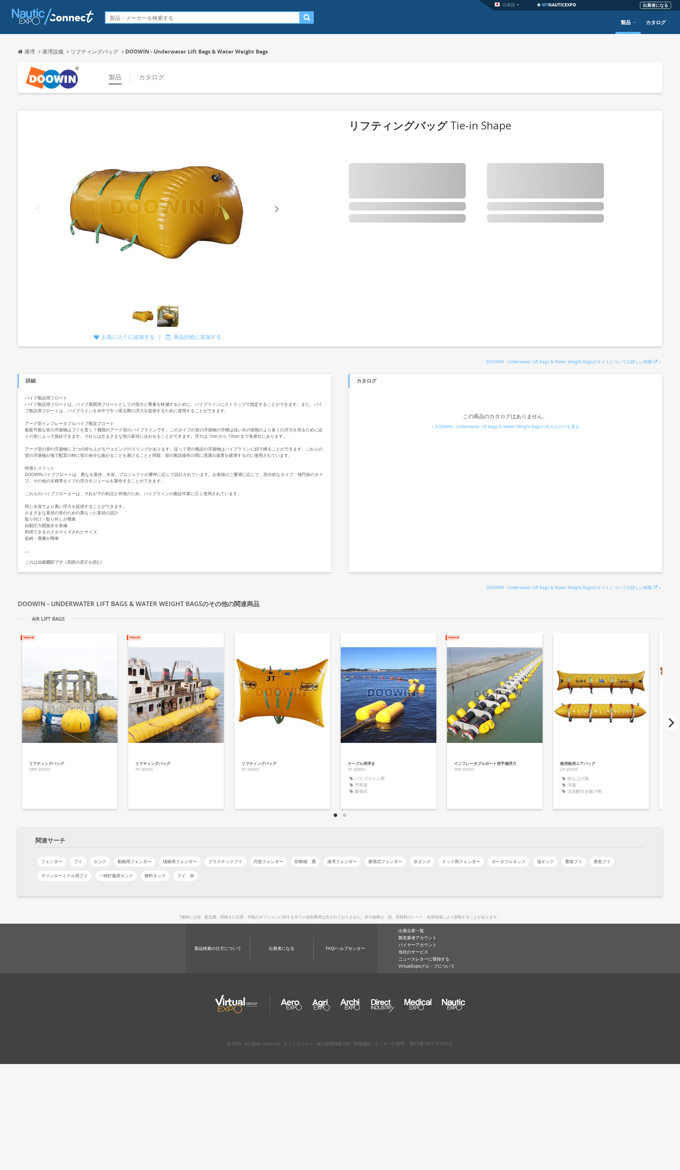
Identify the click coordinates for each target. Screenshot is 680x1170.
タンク (100, 861)
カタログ (656, 22)
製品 (626, 22)
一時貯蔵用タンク (116, 876)
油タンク (545, 861)
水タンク (422, 861)
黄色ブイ (602, 861)
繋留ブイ (573, 861)
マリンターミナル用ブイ (64, 876)
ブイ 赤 (185, 876)
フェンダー (51, 861)
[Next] (276, 209)
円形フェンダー (268, 861)
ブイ (78, 861)
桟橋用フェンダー (180, 861)
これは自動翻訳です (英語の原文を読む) (63, 562)
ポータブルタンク (509, 861)
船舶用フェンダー (135, 861)
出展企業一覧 (411, 931)
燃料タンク (155, 876)
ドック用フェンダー (461, 861)
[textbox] (202, 17)
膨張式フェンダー (385, 861)
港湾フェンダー (342, 861)
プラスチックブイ (225, 861)
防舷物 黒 (305, 861)
